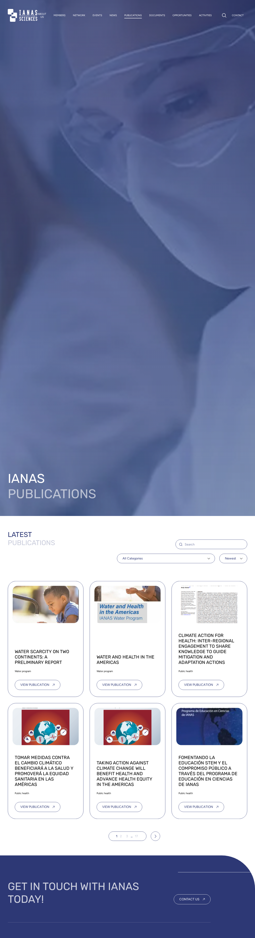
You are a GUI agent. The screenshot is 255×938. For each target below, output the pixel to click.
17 (136, 836)
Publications (133, 15)
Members (60, 15)
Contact (238, 15)
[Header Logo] (22, 15)
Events (97, 15)
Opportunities (182, 15)
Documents (157, 15)
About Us (42, 15)
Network (79, 15)
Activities (205, 15)
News (113, 15)
